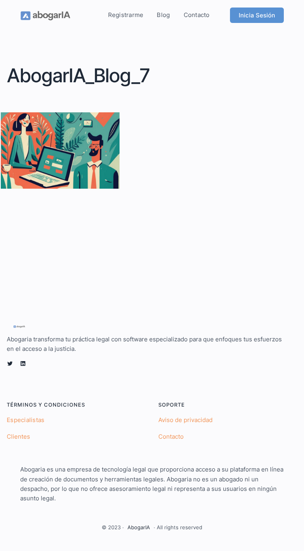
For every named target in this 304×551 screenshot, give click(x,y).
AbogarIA (138, 527)
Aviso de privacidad (185, 420)
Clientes (18, 436)
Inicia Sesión (257, 15)
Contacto (171, 436)
